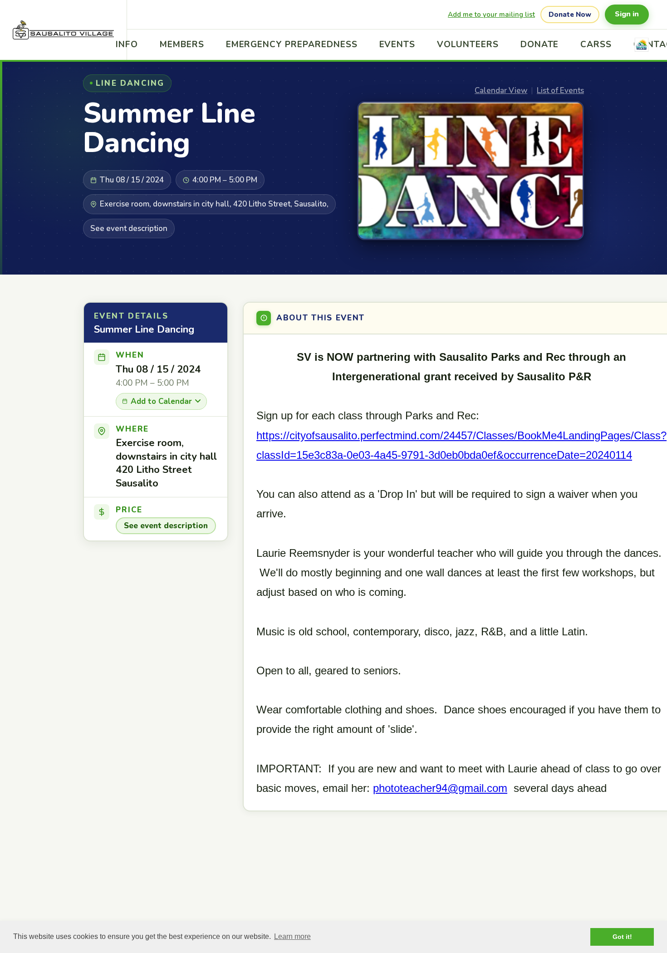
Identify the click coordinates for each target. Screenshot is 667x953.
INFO (127, 44)
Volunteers (468, 44)
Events (397, 44)
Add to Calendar (161, 401)
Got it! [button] (622, 936)
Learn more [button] (292, 936)
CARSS (596, 44)
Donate (539, 44)
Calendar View (501, 90)
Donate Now (570, 14)
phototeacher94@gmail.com (440, 788)
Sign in (627, 14)
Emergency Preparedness (292, 44)
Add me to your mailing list (491, 14)
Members (182, 44)
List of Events (560, 90)
